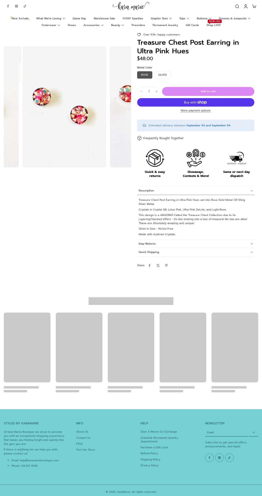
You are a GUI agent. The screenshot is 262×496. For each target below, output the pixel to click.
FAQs (79, 444)
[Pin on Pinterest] (166, 265)
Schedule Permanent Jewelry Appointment (159, 439)
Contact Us (83, 438)
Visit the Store (85, 450)
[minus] (141, 91)
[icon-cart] (254, 6)
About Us (82, 432)
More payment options (196, 111)
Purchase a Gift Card (154, 447)
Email (210, 432)
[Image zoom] (64, 106)
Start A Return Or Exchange (159, 432)
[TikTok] (25, 6)
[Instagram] (16, 6)
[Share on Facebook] (149, 265)
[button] (208, 91)
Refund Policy (149, 453)
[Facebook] (8, 6)
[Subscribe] (253, 432)
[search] (237, 6)
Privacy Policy (149, 465)
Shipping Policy (150, 459)
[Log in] (245, 6)
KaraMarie (123, 492)
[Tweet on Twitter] (158, 265)
